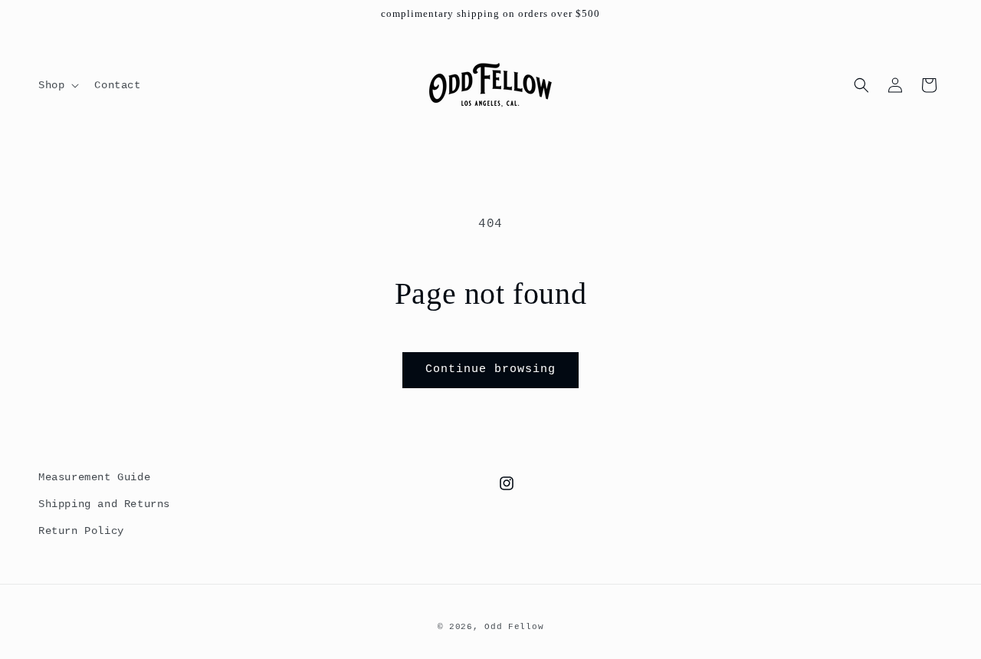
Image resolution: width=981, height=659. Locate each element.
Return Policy (81, 531)
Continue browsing (490, 369)
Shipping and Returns (104, 504)
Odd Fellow (513, 626)
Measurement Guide (94, 477)
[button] (57, 85)
